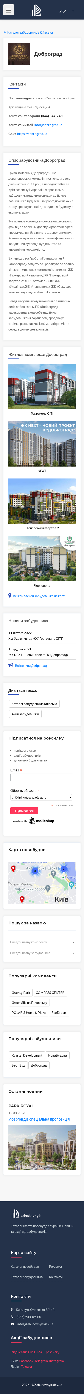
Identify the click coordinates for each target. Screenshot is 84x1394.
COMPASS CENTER (50, 993)
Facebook (26, 1361)
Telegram (41, 1361)
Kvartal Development (27, 1055)
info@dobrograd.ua (48, 125)
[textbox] (42, 942)
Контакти (55, 1277)
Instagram (56, 1361)
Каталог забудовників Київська (34, 704)
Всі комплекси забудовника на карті (38, 596)
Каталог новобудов (25, 1266)
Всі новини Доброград (30, 665)
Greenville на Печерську (29, 1002)
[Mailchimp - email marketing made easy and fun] (34, 820)
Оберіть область (24, 790)
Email (16, 770)
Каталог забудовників (27, 1277)
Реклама (55, 1266)
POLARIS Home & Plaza (29, 1012)
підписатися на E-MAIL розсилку (35, 1352)
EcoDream (59, 1012)
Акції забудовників (25, 714)
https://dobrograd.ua (32, 134)
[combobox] (42, 942)
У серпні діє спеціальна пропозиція (39, 1119)
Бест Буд (18, 1065)
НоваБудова (57, 1055)
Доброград (39, 1065)
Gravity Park (21, 993)
